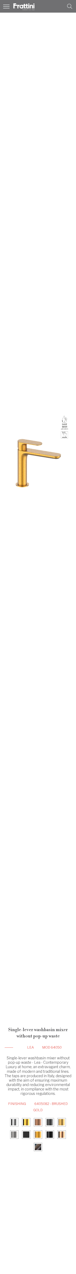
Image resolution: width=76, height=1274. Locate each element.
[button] (69, 6)
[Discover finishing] (14, 1123)
